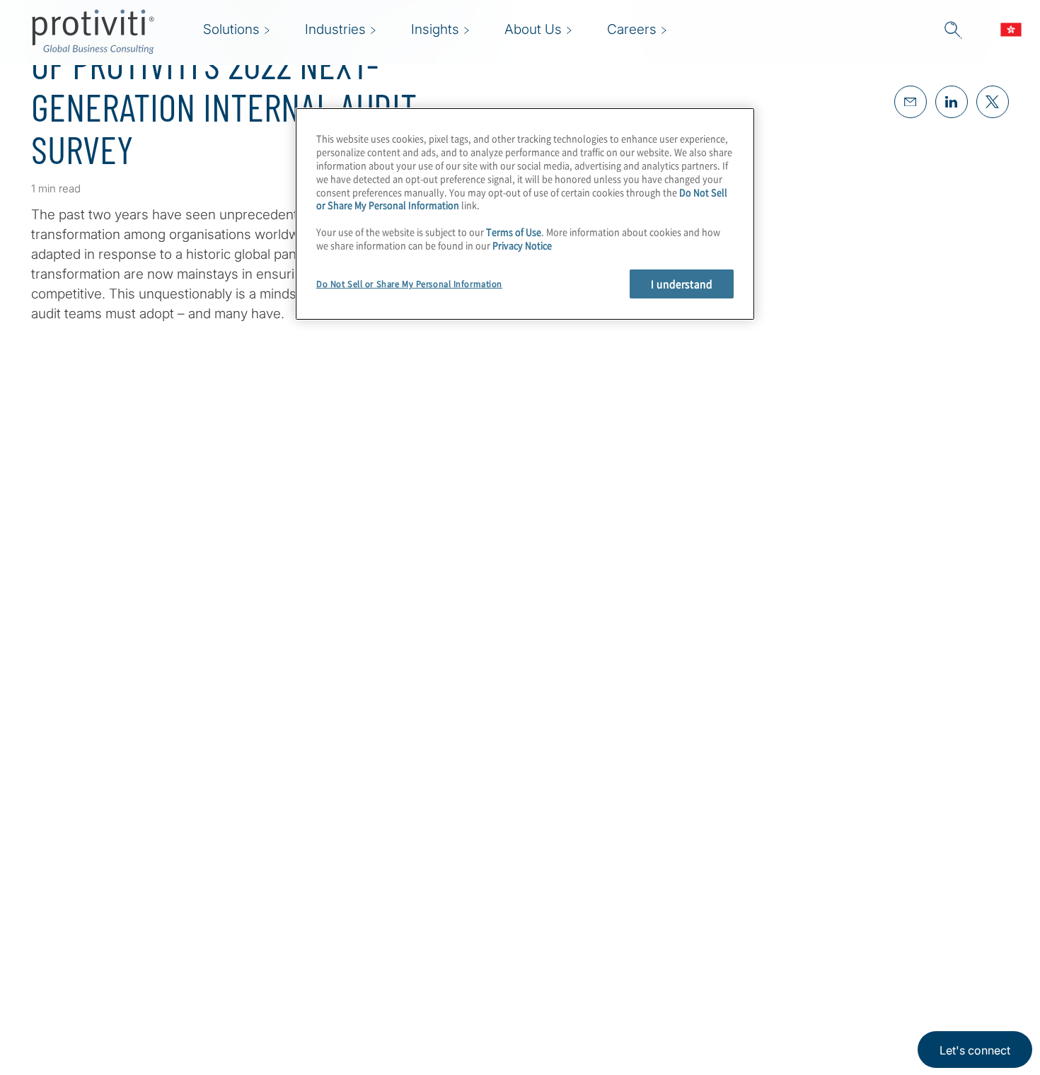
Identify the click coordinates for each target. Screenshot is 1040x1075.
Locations (298, 1011)
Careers (292, 931)
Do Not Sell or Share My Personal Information (409, 284)
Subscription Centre (417, 890)
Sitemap (381, 931)
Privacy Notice (522, 245)
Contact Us (302, 971)
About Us (297, 890)
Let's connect (975, 1050)
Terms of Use (513, 231)
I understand (681, 284)
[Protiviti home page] (107, 909)
